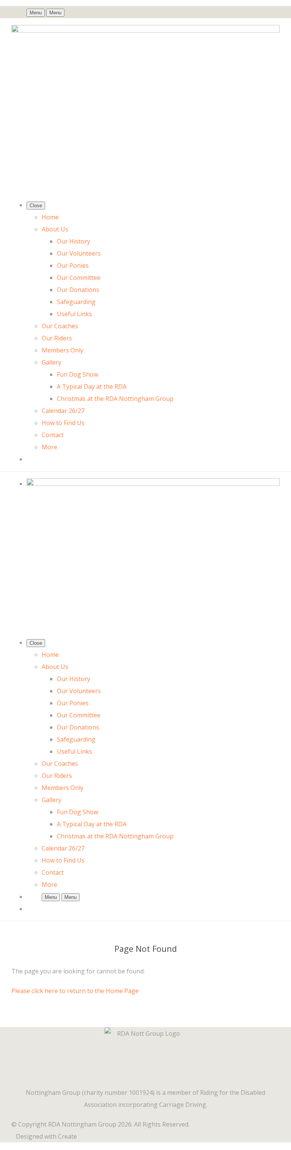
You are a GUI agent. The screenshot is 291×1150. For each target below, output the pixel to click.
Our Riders (57, 338)
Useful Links (74, 314)
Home (50, 217)
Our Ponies (73, 265)
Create (67, 1136)
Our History (73, 241)
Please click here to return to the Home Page (75, 991)
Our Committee (78, 277)
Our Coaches (60, 326)
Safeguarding (76, 302)
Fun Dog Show (77, 374)
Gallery (51, 362)
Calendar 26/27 (63, 411)
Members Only (62, 350)
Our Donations (78, 290)
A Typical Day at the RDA (92, 386)
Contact (53, 435)
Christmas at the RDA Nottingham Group (115, 398)
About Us (55, 229)
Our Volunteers (79, 253)
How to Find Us (63, 423)
